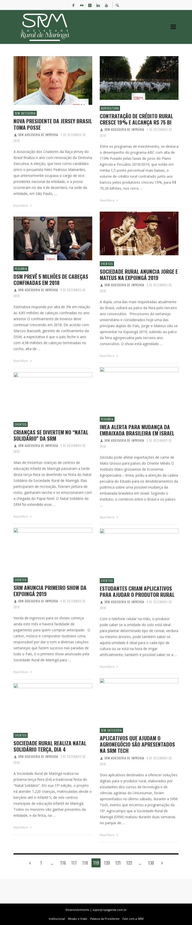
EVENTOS (107, 264)
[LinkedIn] (98, 5)
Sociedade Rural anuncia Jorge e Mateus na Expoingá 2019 (139, 274)
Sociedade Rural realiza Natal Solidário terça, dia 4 (50, 746)
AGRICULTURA (110, 108)
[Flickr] (82, 5)
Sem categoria (25, 113)
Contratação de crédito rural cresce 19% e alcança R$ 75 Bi (136, 119)
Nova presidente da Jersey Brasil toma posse (53, 124)
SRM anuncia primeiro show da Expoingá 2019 (50, 590)
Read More (21, 205)
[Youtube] (106, 5)
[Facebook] (73, 5)
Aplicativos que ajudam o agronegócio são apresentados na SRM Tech (137, 744)
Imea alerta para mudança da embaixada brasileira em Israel (137, 430)
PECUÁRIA (21, 269)
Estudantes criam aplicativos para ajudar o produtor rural (137, 591)
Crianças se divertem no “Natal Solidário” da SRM (51, 435)
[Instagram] (90, 5)
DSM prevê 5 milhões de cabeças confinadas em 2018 (51, 279)
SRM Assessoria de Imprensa (38, 135)
